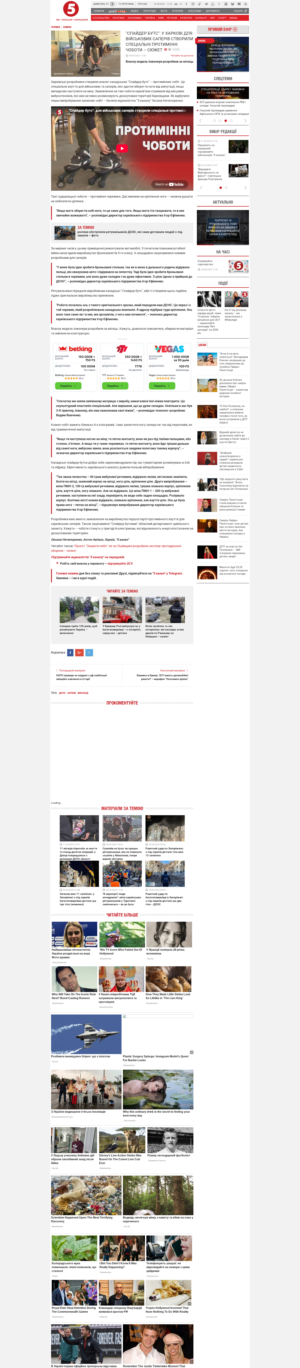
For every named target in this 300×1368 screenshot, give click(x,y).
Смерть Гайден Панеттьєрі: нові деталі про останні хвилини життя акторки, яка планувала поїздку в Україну (233, 528)
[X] (219, 4)
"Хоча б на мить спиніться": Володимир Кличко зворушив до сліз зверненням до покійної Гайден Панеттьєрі (233, 362)
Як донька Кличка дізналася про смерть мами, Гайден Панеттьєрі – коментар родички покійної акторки (233, 388)
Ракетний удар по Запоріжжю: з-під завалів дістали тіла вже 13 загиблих (164, 852)
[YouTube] (239, 4)
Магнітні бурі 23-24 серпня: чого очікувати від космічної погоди (233, 570)
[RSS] (245, 4)
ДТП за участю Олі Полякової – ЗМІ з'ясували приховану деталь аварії (232, 551)
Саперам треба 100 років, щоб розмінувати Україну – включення (78, 630)
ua (175, 3)
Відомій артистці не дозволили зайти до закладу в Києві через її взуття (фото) (234, 437)
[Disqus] (122, 756)
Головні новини (67, 573)
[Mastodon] (226, 4)
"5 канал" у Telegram (167, 573)
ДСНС (62, 693)
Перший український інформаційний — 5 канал (71, 11)
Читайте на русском (182, 55)
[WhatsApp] (212, 4)
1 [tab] (210, 71)
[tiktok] (199, 4)
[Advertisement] (122, 365)
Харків (176, 49)
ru (181, 3)
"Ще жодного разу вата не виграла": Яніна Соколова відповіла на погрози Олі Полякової (233, 484)
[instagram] (193, 4)
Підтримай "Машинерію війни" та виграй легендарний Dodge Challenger (211, 150)
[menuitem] (98, 11)
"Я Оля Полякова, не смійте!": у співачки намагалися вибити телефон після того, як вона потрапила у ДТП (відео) (233, 414)
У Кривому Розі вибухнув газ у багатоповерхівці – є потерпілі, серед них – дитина (122, 630)
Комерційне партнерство (205, 262)
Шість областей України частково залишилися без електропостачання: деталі (223, 114)
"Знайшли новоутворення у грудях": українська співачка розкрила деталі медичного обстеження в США (231, 461)
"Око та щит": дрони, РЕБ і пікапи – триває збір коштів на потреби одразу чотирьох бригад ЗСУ (212, 176)
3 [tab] (225, 121)
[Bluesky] (232, 4)
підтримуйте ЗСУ (119, 563)
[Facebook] (186, 4)
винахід (83, 693)
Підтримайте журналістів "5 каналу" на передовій (87, 557)
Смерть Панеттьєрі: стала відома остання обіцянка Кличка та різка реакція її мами (233, 504)
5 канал (115, 73)
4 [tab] (231, 121)
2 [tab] (236, 71)
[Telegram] (206, 4)
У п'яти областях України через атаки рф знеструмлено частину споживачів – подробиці (223, 105)
